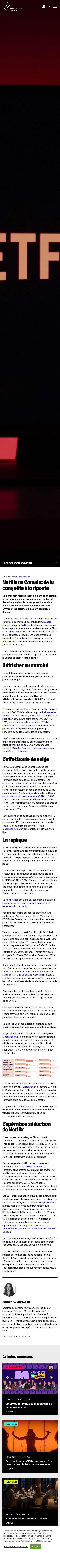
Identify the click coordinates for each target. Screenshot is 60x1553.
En (43, 6)
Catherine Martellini (21, 577)
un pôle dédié (47, 1202)
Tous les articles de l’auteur (15, 1337)
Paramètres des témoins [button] (16, 1546)
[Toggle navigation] (55, 6)
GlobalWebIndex (10, 1036)
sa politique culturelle (32, 1166)
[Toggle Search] (49, 6)
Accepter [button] (36, 1546)
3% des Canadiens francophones (30, 748)
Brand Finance (9, 641)
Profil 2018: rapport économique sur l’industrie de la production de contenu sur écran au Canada (29, 1228)
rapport (29, 1086)
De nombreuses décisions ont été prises (22, 899)
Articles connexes (17, 1356)
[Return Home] (12, 6)
